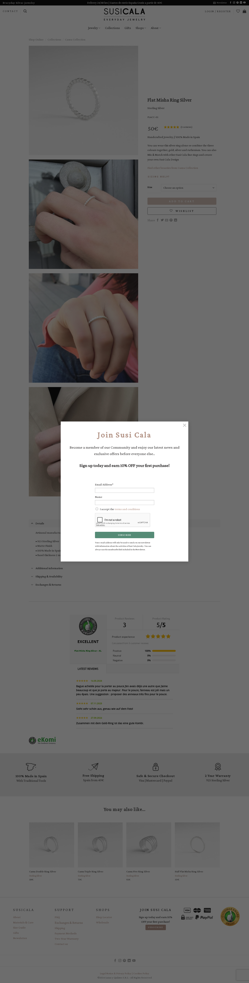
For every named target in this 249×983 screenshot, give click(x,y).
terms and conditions (127, 509)
